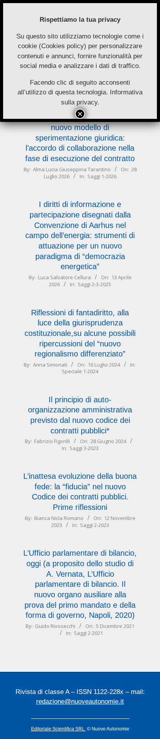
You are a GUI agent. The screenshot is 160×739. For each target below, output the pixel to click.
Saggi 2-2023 (94, 525)
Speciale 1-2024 (80, 371)
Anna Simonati (50, 364)
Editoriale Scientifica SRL (58, 729)
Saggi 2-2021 (88, 632)
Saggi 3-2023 (84, 448)
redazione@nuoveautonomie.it (80, 701)
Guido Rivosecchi (55, 625)
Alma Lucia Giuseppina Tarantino (72, 169)
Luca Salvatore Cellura (64, 277)
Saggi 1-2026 (102, 176)
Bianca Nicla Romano (58, 518)
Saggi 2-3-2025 (94, 284)
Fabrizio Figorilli (52, 441)
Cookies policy (62, 46)
